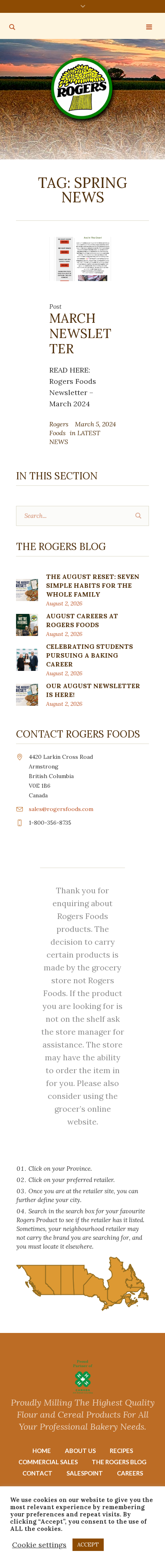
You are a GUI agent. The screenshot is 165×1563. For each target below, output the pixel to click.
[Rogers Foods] (83, 90)
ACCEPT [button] (88, 1544)
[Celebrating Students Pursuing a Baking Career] (27, 659)
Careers (130, 1473)
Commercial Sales (48, 1461)
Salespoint (84, 1473)
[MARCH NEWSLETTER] (82, 258)
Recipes (121, 1450)
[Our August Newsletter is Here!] (27, 694)
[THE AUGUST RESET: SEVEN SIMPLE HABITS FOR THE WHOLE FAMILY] (27, 589)
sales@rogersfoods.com (61, 809)
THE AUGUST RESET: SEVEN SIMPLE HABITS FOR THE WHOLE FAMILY (92, 585)
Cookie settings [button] (39, 1544)
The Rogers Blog (119, 1461)
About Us (80, 1450)
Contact (37, 1473)
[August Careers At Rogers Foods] (27, 624)
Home (41, 1450)
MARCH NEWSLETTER (80, 333)
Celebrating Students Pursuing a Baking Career (89, 655)
